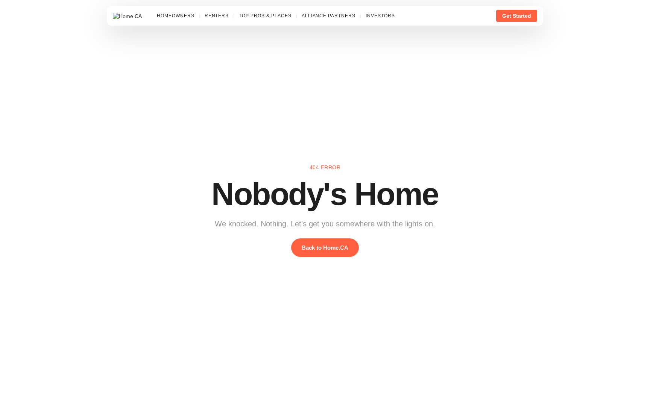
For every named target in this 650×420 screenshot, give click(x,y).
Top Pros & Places (265, 15)
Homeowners (175, 15)
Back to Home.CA (325, 247)
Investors (380, 15)
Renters (217, 15)
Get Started (516, 16)
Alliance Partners (328, 15)
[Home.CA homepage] (127, 15)
